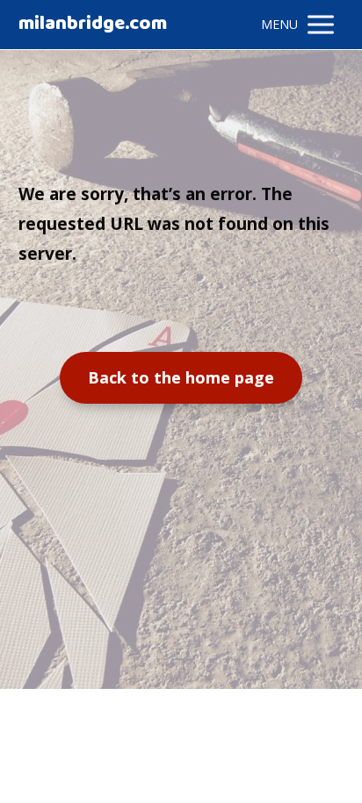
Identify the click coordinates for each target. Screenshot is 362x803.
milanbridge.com (92, 24)
